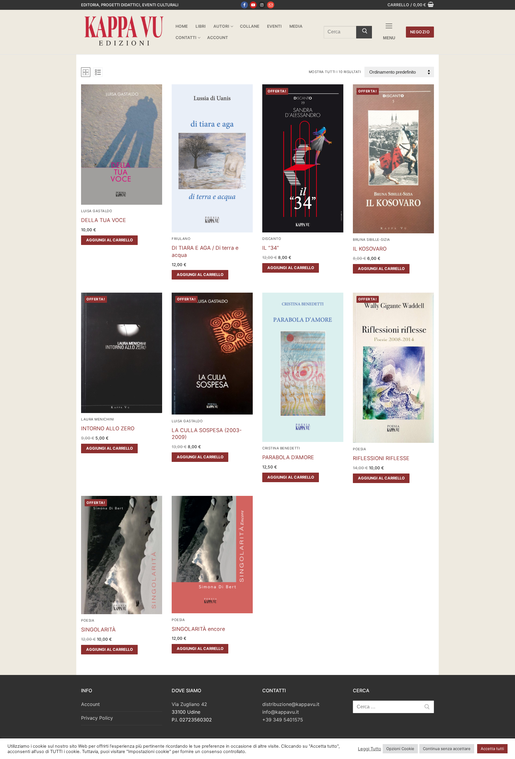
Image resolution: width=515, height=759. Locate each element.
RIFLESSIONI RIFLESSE (381, 458)
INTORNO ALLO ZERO (107, 428)
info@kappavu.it (280, 712)
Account (90, 704)
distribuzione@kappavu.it (290, 704)
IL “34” (270, 248)
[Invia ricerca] (364, 32)
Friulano (181, 239)
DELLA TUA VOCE (103, 220)
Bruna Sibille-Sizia (371, 240)
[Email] (270, 4)
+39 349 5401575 (282, 720)
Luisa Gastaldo (96, 211)
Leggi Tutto (369, 749)
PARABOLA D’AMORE (288, 457)
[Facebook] (244, 4)
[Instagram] (261, 4)
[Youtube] (253, 4)
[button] (109, 240)
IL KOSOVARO (370, 249)
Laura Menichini (97, 419)
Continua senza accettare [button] (447, 748)
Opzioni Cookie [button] (400, 748)
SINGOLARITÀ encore (198, 629)
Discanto (271, 239)
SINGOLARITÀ (98, 629)
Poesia (359, 449)
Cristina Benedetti (281, 448)
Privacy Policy (97, 718)
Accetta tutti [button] (492, 748)
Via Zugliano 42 (189, 704)
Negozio (420, 32)
